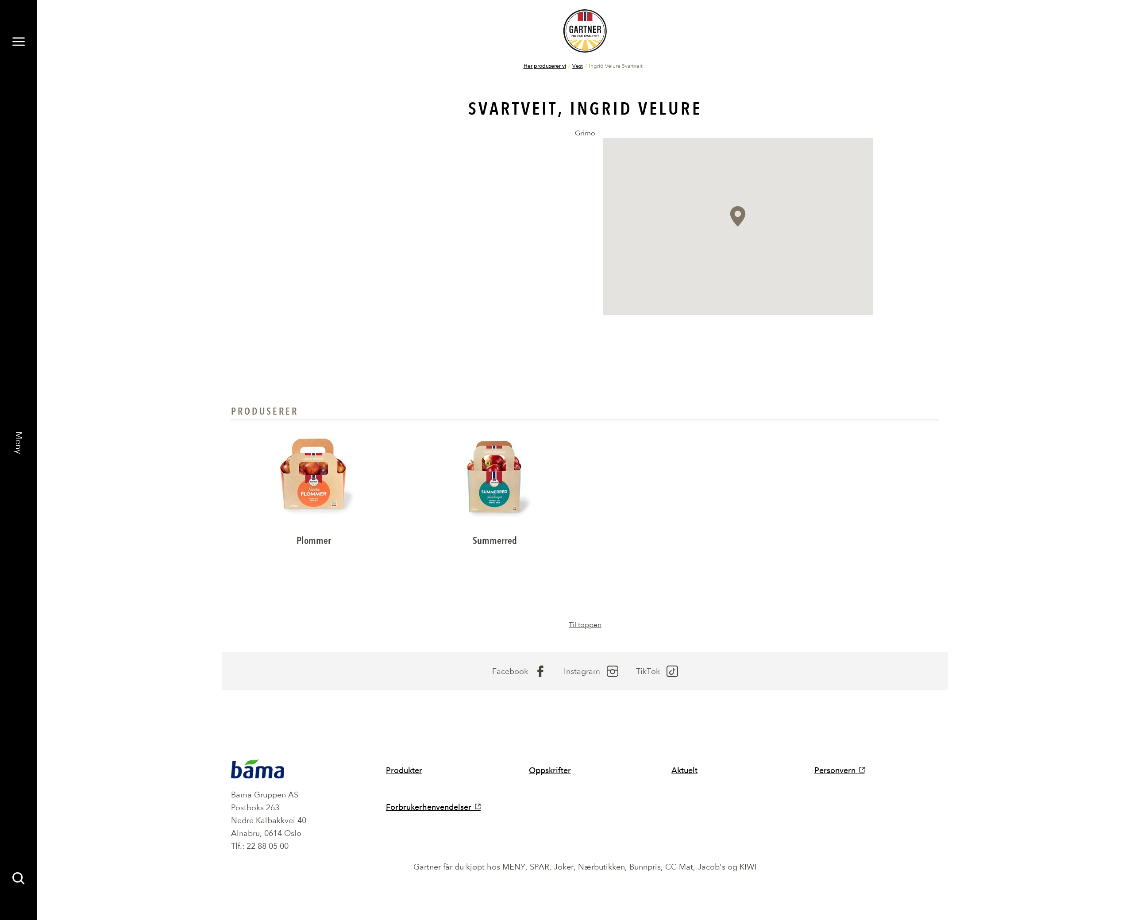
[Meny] (18, 41)
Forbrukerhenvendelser (428, 807)
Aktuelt (684, 770)
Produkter (404, 770)
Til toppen (585, 624)
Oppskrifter (550, 770)
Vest (577, 65)
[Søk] (18, 878)
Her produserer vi (545, 65)
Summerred (495, 541)
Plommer (314, 541)
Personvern (835, 770)
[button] (738, 216)
